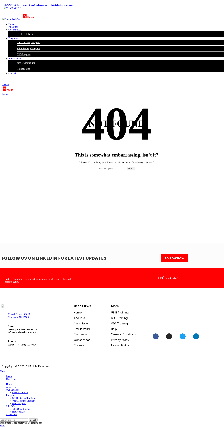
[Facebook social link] (5, 2)
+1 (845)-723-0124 (12, 5)
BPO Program (23, 54)
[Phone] (3, 339)
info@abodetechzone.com (62, 5)
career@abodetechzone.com (35, 5)
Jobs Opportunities (26, 63)
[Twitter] (183, 336)
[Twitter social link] (9, 2)
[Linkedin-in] (196, 336)
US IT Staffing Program (28, 42)
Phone (12, 341)
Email (11, 326)
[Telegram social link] (16, 2)
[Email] (3, 324)
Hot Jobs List (23, 69)
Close (2, 371)
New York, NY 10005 (18, 317)
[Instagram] (169, 336)
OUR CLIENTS (25, 34)
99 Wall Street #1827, (19, 314)
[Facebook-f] (156, 336)
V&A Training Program (28, 48)
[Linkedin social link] (12, 2)
